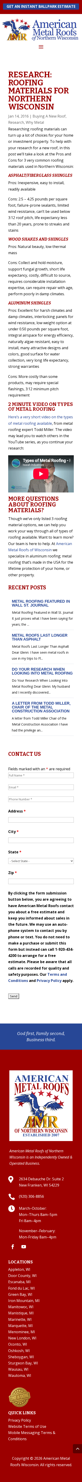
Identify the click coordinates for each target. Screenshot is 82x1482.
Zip (12, 872)
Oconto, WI (17, 1344)
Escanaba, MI (19, 1281)
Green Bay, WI (20, 1294)
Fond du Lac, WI (21, 1288)
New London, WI (22, 1338)
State (14, 852)
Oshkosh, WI (19, 1350)
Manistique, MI (21, 1313)
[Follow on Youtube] (23, 1246)
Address (17, 811)
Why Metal (35, 122)
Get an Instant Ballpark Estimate (41, 6)
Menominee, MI (21, 1331)
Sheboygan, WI (21, 1356)
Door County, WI (22, 1275)
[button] (41, 46)
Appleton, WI (19, 1269)
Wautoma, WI (19, 1375)
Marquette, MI (20, 1325)
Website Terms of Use (27, 1426)
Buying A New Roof (49, 116)
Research (16, 122)
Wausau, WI (18, 1369)
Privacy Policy (49, 980)
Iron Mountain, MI (24, 1300)
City (13, 831)
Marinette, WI (20, 1319)
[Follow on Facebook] (12, 1246)
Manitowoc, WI (20, 1306)
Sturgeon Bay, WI (23, 1363)
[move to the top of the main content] (77, 1448)
